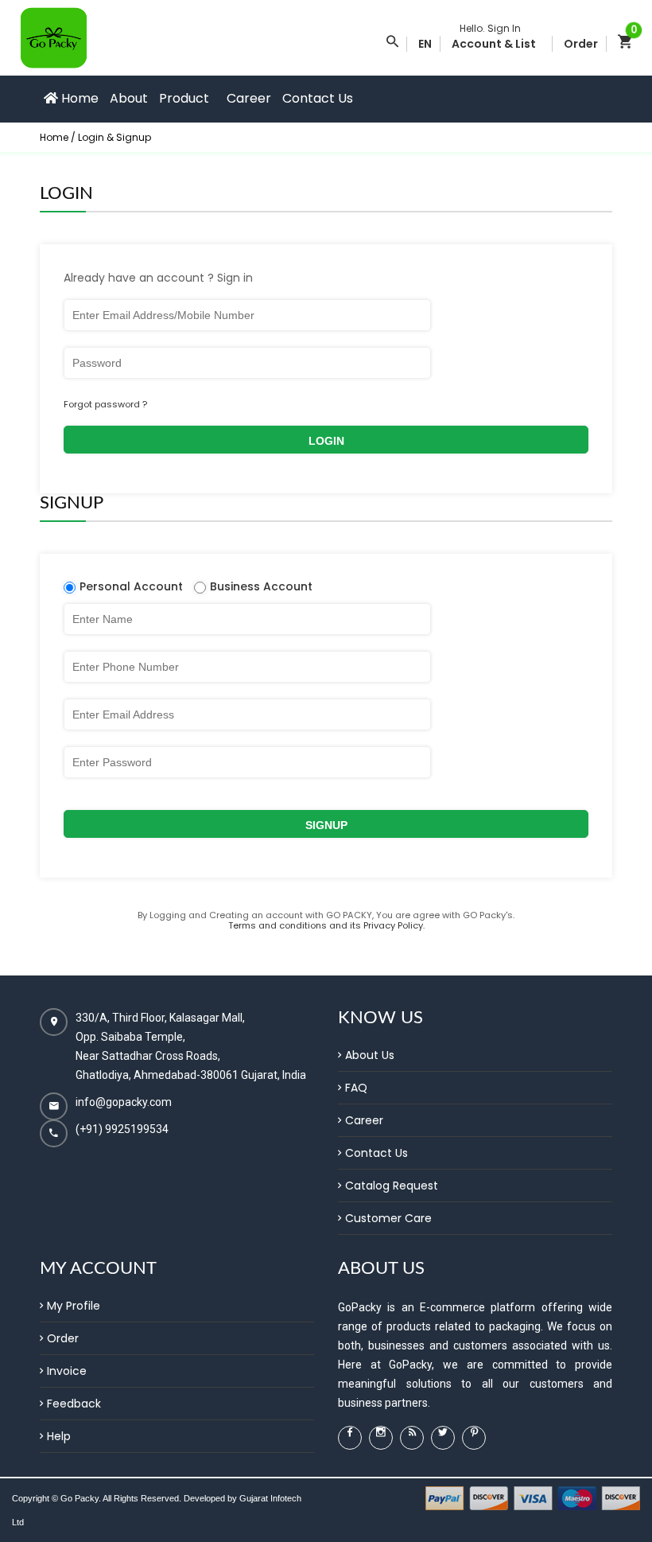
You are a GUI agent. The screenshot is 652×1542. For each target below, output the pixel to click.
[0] (625, 44)
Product (184, 98)
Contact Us (317, 98)
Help (59, 1436)
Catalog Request (391, 1185)
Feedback (74, 1404)
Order (63, 1338)
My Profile (73, 1306)
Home (78, 98)
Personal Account (131, 586)
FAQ (356, 1088)
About (129, 98)
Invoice (67, 1371)
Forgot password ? (105, 404)
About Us (369, 1055)
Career (249, 98)
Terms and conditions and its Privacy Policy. (326, 925)
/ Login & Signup (111, 137)
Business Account (261, 586)
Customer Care (388, 1218)
